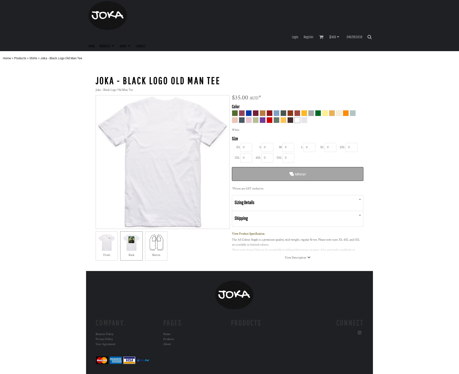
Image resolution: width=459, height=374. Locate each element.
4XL (258, 158)
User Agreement (105, 344)
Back (131, 255)
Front (106, 255)
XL (322, 147)
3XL (237, 158)
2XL (342, 147)
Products (20, 58)
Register (308, 37)
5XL (279, 158)
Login (295, 37)
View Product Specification (248, 234)
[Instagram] (359, 333)
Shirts (33, 58)
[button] (107, 45)
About (167, 344)
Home (7, 58)
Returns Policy (105, 334)
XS (238, 147)
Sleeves (156, 255)
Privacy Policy (104, 339)
